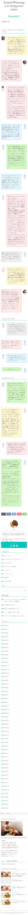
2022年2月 (6, 749)
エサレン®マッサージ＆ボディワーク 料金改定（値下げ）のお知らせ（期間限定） (14, 600)
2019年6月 (6, 804)
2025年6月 (6, 651)
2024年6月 (6, 687)
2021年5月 (6, 760)
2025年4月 (6, 658)
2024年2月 (6, 702)
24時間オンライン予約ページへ (9, 854)
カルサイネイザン (7, 563)
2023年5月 (6, 724)
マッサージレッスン (8, 573)
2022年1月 (6, 753)
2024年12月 (6, 669)
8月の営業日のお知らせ (9, 605)
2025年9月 (6, 643)
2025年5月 (6, 654)
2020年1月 (6, 782)
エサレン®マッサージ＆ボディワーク (12, 559)
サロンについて (7, 555)
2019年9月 (6, 793)
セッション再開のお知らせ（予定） (11, 612)
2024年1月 (6, 705)
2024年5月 (6, 691)
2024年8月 (6, 680)
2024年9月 (6, 676)
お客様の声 (6, 577)
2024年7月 (6, 684)
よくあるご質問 (7, 581)
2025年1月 (6, 665)
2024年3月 (6, 698)
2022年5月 (6, 742)
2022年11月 (6, 727)
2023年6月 (6, 720)
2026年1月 (6, 636)
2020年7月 (6, 775)
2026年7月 (6, 629)
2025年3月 (6, 662)
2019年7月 (6, 800)
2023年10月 (6, 713)
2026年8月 (6, 625)
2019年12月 (6, 786)
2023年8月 (6, 716)
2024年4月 (6, 695)
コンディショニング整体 (9, 566)
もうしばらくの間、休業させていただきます (14, 615)
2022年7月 (6, 735)
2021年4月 (6, 764)
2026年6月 (6, 633)
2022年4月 (6, 746)
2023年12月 (6, 709)
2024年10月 (6, 673)
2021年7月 (6, 757)
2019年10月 (6, 789)
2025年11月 (6, 640)
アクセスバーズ (7, 570)
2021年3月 (6, 767)
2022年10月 (6, 731)
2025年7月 (6, 647)
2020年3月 (6, 778)
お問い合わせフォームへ (7, 856)
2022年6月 (6, 738)
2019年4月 (6, 808)
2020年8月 (6, 771)
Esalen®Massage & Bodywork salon (14, 9)
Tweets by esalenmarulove (8, 864)
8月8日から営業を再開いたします (11, 608)
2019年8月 (6, 797)
